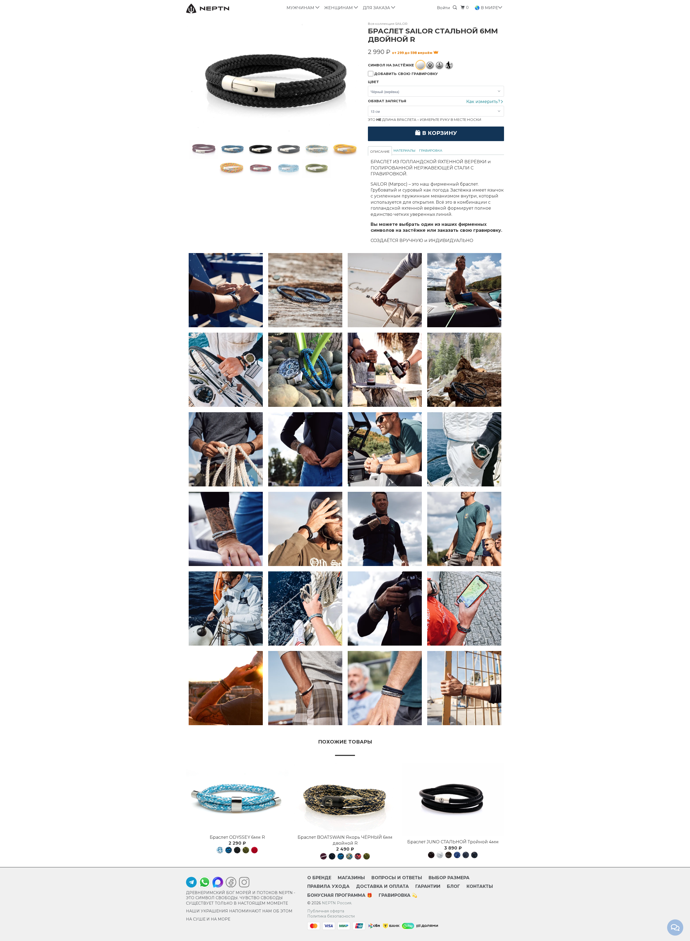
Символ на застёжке (391, 65)
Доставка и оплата (382, 886)
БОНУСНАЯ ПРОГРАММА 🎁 (339, 895)
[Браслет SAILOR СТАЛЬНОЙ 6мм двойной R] (274, 81)
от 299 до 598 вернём (412, 53)
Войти (443, 7)
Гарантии (427, 886)
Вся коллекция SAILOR (388, 24)
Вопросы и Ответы (396, 877)
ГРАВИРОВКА (430, 150)
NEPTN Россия (336, 903)
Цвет (373, 82)
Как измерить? (483, 101)
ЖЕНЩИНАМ (339, 7)
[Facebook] (231, 883)
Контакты (480, 886)
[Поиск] (456, 7)
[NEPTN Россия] (213, 8)
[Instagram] (242, 883)
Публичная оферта (325, 911)
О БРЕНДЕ (319, 877)
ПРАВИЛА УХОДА (328, 886)
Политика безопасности (331, 916)
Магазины (351, 877)
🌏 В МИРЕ (487, 7)
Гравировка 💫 (398, 895)
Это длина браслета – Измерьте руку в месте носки (424, 119)
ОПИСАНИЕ (380, 151)
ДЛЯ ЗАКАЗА (377, 7)
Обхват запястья (387, 101)
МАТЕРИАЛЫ (404, 150)
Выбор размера (449, 877)
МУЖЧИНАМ (301, 7)
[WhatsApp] (204, 882)
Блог (453, 886)
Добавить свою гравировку (406, 73)
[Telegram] (191, 883)
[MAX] (217, 883)
